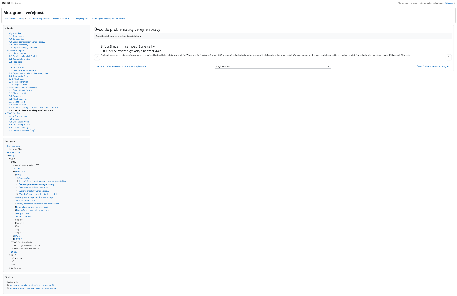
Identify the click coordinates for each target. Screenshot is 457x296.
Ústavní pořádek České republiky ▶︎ (433, 66)
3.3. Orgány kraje (17, 96)
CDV (29, 18)
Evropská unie (22, 213)
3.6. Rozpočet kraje (17, 104)
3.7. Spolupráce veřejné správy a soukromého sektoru (33, 107)
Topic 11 (20, 226)
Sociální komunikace (25, 200)
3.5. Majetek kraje (17, 101)
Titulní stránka (9, 18)
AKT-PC (17, 168)
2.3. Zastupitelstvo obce (19, 59)
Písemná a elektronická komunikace (32, 210)
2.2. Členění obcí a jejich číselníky (23, 56)
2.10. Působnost (16, 79)
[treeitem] (46, 206)
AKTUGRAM (67, 18)
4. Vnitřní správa (12, 113)
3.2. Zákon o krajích (18, 93)
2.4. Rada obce (15, 62)
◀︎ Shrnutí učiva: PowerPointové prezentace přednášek (122, 66)
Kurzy (21, 18)
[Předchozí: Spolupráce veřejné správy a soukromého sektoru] (97, 57)
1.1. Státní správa (17, 36)
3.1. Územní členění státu (20, 90)
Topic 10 (20, 223)
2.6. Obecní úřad (16, 67)
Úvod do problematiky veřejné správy (108, 18)
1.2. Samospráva (16, 39)
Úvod (18, 175)
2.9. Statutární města (18, 76)
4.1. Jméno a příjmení (18, 116)
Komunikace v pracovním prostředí (32, 207)
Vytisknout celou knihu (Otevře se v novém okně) (32, 285)
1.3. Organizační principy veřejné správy (27, 42)
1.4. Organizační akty (18, 44)
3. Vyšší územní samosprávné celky (21, 87)
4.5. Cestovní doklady (18, 127)
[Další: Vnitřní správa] (449, 57)
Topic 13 (20, 232)
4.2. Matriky (14, 119)
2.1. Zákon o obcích (17, 53)
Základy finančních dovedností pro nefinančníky (37, 203)
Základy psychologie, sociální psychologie (34, 197)
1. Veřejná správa (13, 33)
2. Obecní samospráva (15, 50)
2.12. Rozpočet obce (18, 84)
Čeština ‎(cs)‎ (16, 3)
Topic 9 (19, 219)
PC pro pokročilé (23, 216)
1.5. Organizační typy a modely (23, 47)
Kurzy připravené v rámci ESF (46, 18)
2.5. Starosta (14, 64)
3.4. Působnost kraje (18, 99)
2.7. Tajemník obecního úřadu (22, 70)
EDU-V (17, 236)
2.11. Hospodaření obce (19, 82)
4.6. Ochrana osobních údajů (22, 130)
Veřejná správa (81, 18)
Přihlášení (449, 3)
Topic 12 (20, 229)
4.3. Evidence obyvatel (19, 121)
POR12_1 (18, 239)
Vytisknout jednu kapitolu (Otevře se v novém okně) (33, 288)
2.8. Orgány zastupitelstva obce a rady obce (28, 73)
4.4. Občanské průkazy (19, 124)
